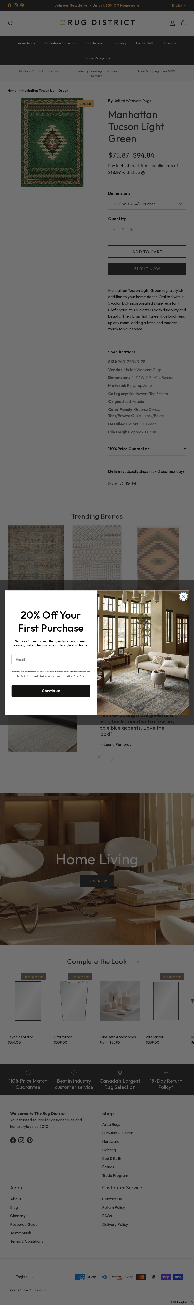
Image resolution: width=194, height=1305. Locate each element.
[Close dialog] (183, 596)
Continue (51, 690)
